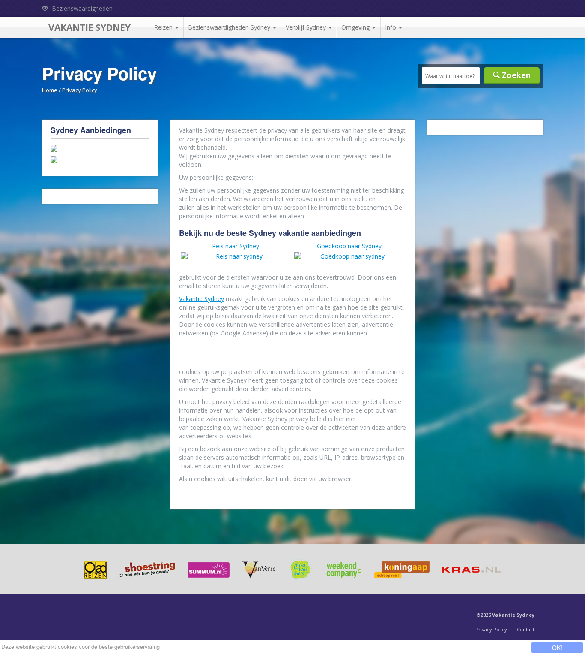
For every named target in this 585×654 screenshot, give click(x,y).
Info (391, 27)
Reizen (164, 27)
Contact (525, 629)
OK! (557, 647)
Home (49, 90)
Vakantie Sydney (89, 27)
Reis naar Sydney (235, 246)
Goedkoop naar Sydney (349, 246)
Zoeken (515, 75)
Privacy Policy (491, 629)
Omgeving (356, 27)
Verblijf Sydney (307, 27)
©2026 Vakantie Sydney (505, 615)
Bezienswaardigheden (81, 8)
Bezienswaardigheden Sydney (230, 27)
